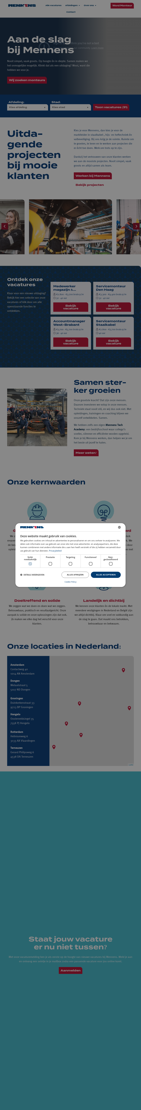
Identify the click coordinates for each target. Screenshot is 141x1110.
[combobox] (119, 527)
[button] (32, 574)
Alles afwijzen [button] (75, 574)
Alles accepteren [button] (106, 574)
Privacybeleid (55, 550)
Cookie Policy (70, 582)
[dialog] (70, 555)
